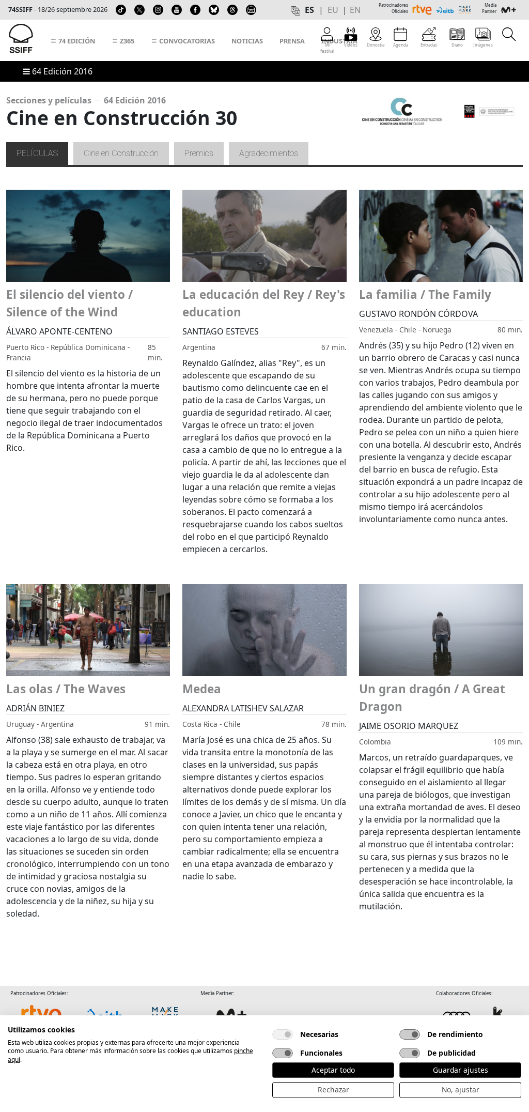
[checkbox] (282, 1034)
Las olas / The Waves (66, 689)
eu (333, 10)
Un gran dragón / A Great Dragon (432, 697)
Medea (201, 689)
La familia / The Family (425, 294)
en (355, 10)
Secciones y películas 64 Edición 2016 (86, 100)
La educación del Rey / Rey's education (263, 303)
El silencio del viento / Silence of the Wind (69, 303)
